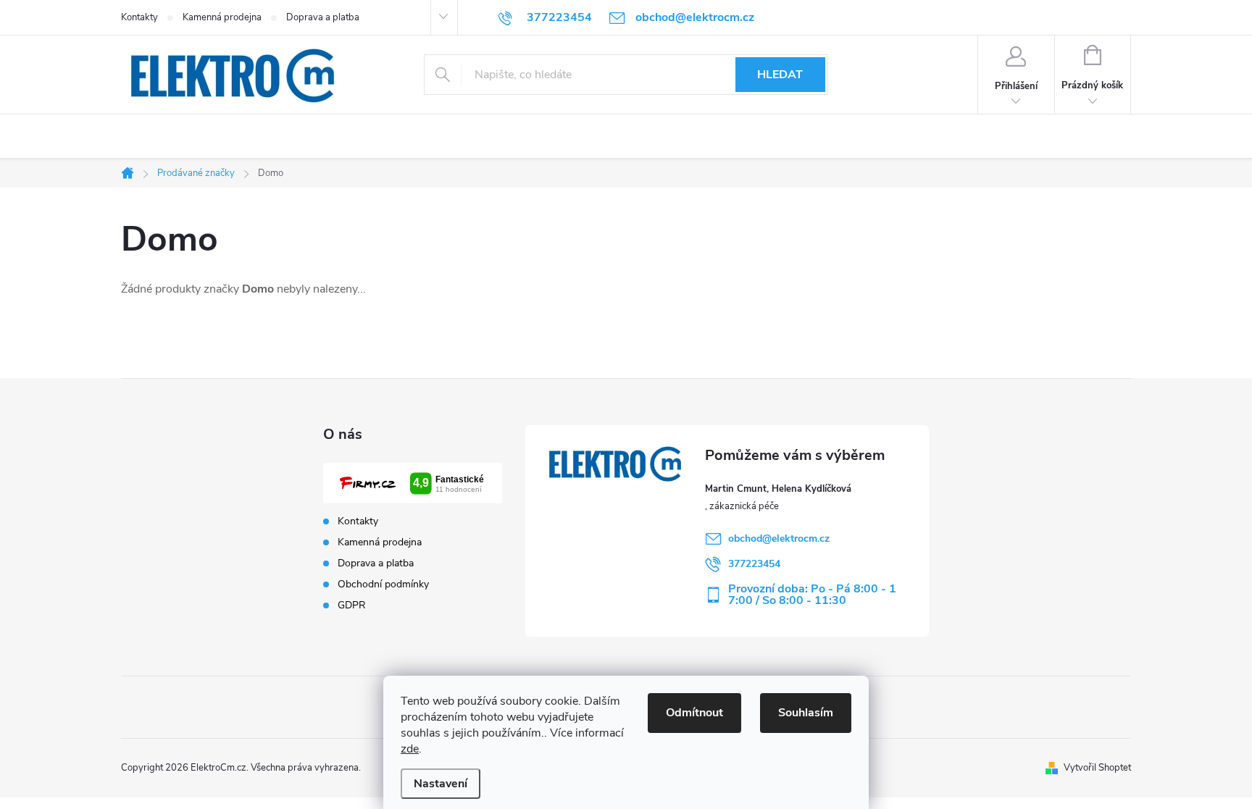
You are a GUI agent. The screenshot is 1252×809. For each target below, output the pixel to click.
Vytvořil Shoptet (1097, 767)
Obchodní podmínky (383, 584)
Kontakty (139, 17)
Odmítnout (694, 713)
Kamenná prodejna (222, 17)
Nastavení (440, 784)
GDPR (352, 605)
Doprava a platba (322, 17)
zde (410, 749)
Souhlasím (805, 713)
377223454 (754, 564)
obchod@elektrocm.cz (779, 538)
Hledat (780, 75)
